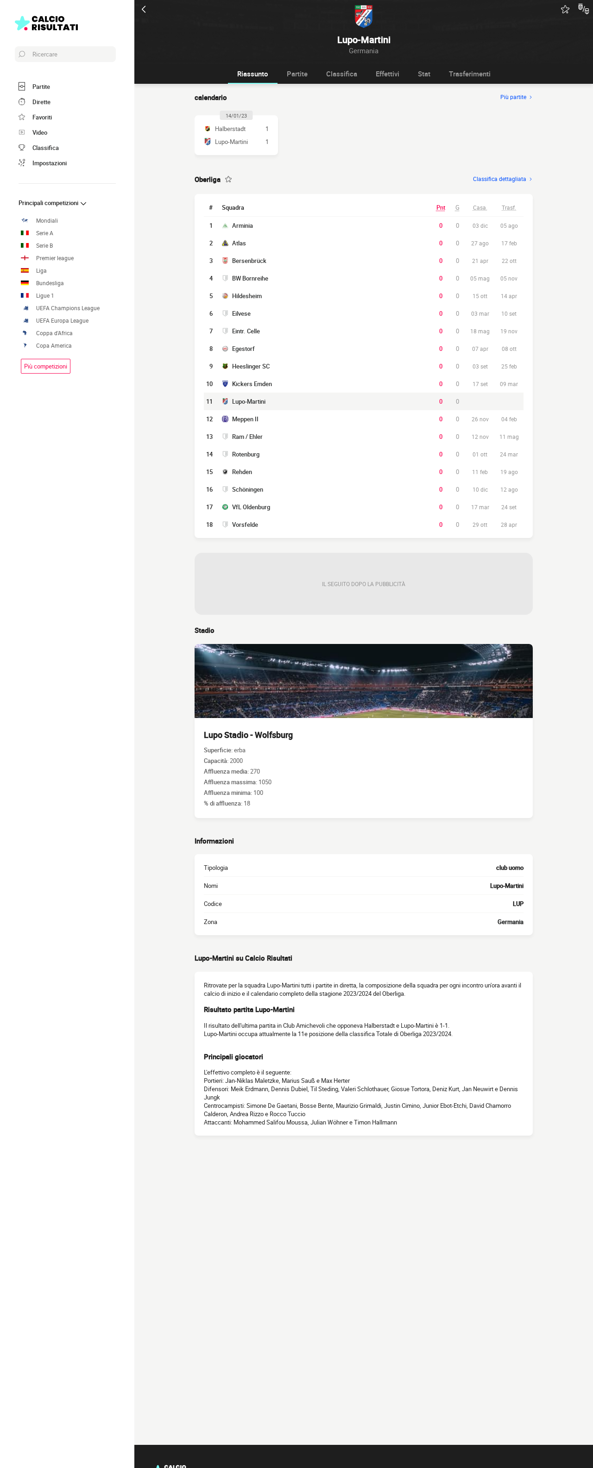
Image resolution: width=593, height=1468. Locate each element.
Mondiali (47, 221)
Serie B (44, 246)
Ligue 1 (45, 296)
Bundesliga (50, 283)
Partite (297, 73)
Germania (511, 922)
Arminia (242, 225)
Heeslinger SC (251, 366)
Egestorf (243, 348)
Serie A (44, 233)
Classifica (341, 73)
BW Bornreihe (250, 278)
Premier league (55, 258)
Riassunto (252, 73)
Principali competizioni (49, 203)
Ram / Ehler (247, 436)
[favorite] (565, 9)
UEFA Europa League (62, 321)
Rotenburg (245, 454)
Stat (424, 73)
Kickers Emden (252, 384)
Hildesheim (247, 296)
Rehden (242, 472)
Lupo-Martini (248, 401)
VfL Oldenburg (251, 507)
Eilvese (241, 313)
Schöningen (247, 489)
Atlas (239, 243)
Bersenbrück (249, 260)
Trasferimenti (470, 73)
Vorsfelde (245, 524)
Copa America (54, 346)
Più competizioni (45, 366)
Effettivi (387, 73)
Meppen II (245, 419)
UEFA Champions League (68, 308)
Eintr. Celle (246, 331)
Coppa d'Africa (54, 333)
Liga (41, 271)
